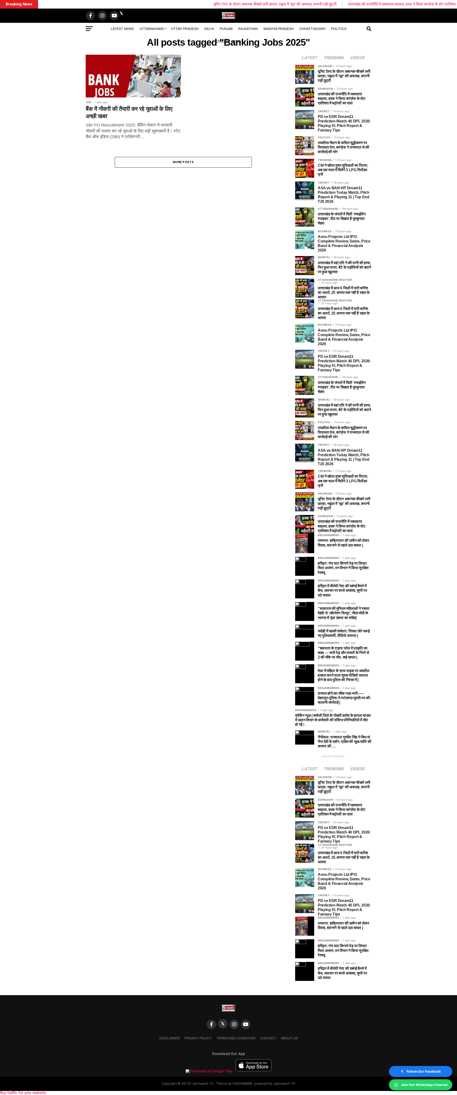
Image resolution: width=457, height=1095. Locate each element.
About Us (289, 1038)
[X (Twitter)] (223, 1023)
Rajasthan (248, 29)
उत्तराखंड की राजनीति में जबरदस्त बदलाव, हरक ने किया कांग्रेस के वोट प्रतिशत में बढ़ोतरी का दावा (374, 4)
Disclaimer (169, 1038)
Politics (338, 29)
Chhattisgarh (312, 29)
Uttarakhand (151, 29)
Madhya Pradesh (278, 29)
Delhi (209, 29)
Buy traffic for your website (23, 1092)
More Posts (183, 162)
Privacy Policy (198, 1038)
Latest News (122, 29)
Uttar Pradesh (185, 29)
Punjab (226, 29)
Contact (268, 1038)
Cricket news (228, 41)
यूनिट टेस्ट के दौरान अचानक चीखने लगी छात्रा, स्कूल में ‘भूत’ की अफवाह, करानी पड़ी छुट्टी (235, 4)
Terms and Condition (235, 1038)
